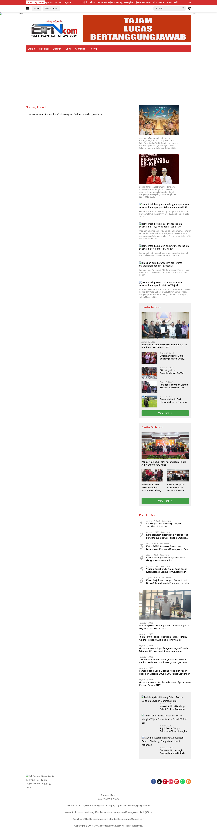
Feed (113, 795)
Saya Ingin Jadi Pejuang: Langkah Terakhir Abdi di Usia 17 (164, 525)
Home (37, 8)
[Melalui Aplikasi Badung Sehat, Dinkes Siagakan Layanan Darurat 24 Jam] (165, 605)
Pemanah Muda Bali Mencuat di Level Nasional (173, 400)
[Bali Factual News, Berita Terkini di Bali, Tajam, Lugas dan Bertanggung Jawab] (108, 28)
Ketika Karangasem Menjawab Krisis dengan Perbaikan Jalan (165, 559)
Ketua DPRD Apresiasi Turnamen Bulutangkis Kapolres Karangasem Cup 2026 (167, 548)
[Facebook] (153, 782)
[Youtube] (176, 782)
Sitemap (105, 795)
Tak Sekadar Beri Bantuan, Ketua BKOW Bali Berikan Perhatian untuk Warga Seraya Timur (163, 661)
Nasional (44, 48)
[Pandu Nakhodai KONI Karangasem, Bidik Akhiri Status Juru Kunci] (165, 445)
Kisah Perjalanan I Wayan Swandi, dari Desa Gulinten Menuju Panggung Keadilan (168, 582)
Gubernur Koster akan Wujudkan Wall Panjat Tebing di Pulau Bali (151, 487)
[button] (183, 8)
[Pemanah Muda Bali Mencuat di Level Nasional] (149, 401)
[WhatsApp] (182, 782)
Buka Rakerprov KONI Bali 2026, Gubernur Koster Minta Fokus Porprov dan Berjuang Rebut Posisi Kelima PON (176, 487)
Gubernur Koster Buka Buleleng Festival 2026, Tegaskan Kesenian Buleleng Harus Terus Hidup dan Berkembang (174, 357)
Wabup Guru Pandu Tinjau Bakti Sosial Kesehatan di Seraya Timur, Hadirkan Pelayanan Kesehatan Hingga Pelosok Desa (166, 570)
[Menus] (28, 8)
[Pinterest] (165, 782)
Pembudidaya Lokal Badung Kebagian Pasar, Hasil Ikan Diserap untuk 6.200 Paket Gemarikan (164, 672)
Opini (68, 48)
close (21, 14)
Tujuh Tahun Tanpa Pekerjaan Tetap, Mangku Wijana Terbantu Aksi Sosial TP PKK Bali (107, 2)
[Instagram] (170, 782)
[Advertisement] (108, 76)
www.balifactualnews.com (107, 825)
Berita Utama (51, 8)
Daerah (57, 48)
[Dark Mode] (189, 8)
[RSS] (188, 782)
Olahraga (80, 48)
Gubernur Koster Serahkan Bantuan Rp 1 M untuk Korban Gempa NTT (164, 346)
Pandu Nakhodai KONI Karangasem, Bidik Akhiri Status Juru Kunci (164, 463)
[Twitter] (159, 782)
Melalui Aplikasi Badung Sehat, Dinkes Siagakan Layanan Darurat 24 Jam (164, 627)
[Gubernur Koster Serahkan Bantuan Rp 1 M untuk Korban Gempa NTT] (165, 325)
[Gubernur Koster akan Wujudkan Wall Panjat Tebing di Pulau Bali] (152, 475)
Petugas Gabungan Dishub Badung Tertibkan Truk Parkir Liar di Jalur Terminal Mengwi (174, 386)
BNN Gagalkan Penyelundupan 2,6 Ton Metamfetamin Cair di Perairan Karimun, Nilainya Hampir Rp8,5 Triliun (174, 372)
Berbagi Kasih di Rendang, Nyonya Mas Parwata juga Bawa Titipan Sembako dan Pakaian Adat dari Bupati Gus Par (167, 536)
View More (164, 413)
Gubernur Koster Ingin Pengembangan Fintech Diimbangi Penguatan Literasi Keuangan (163, 650)
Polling (93, 48)
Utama (31, 48)
